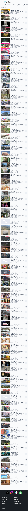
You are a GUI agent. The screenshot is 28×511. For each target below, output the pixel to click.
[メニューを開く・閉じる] (26, 2)
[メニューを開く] (2, 2)
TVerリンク (16, 499)
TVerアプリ (16, 497)
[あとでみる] (26, 12)
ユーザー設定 (16, 501)
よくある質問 (4, 497)
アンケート (4, 501)
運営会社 (3, 508)
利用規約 (3, 503)
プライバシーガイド (6, 505)
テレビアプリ (4, 499)
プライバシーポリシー (18, 503)
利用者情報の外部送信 (18, 505)
